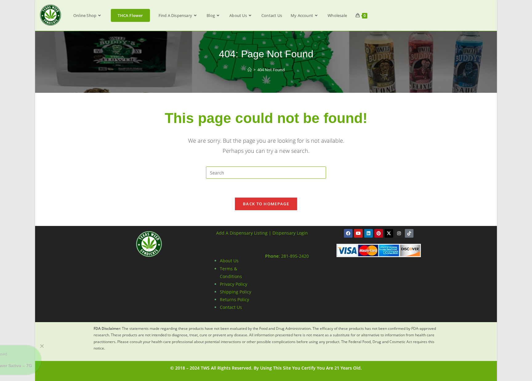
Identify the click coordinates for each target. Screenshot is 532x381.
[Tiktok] (409, 233)
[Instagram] (399, 233)
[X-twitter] (389, 233)
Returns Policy (234, 299)
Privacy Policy (233, 284)
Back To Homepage (266, 204)
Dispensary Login (290, 233)
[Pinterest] (378, 233)
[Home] (250, 69)
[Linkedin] (368, 233)
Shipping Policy (235, 292)
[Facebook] (348, 233)
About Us (229, 261)
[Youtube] (358, 233)
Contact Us (231, 307)
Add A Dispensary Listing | (243, 233)
